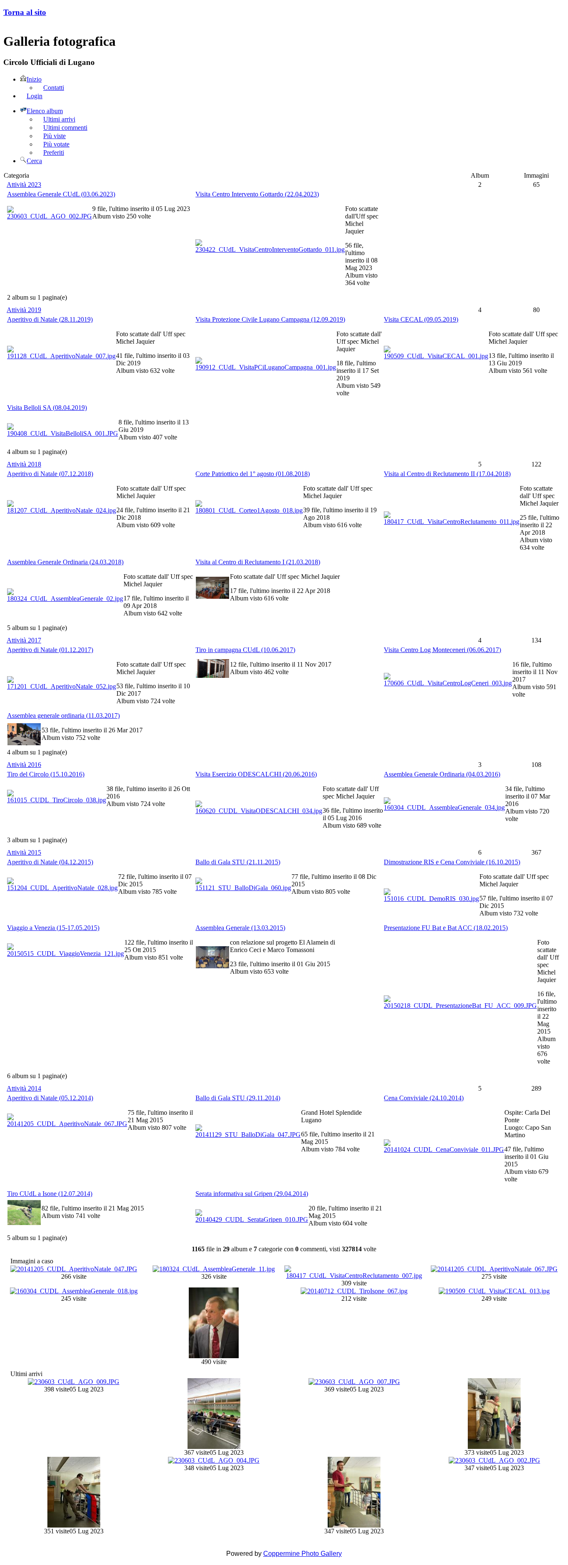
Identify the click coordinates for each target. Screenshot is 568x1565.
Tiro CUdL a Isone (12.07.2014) (49, 1193)
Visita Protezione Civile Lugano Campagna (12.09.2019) (270, 319)
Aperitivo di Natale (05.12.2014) (50, 1097)
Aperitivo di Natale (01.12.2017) (50, 649)
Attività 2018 (24, 464)
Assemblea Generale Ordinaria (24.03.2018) (65, 561)
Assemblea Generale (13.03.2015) (240, 927)
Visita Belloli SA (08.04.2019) (47, 407)
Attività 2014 (24, 1088)
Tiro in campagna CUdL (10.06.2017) (245, 649)
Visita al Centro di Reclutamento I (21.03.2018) (257, 561)
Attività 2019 (24, 309)
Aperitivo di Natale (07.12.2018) (50, 473)
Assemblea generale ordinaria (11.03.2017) (63, 715)
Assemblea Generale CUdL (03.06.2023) (61, 194)
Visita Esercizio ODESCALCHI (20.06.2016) (256, 774)
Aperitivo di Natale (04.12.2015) (50, 862)
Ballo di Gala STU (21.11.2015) (237, 862)
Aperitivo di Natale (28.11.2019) (50, 319)
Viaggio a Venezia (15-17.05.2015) (53, 927)
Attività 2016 (24, 764)
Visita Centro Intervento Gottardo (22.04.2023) (257, 194)
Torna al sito (24, 12)
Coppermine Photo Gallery (302, 1553)
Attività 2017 (24, 640)
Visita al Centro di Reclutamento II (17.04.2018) (447, 473)
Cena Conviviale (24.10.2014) (424, 1097)
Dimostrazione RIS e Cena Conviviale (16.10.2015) (452, 862)
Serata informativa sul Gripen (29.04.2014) (251, 1193)
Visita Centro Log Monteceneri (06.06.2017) (442, 649)
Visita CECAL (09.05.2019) (421, 319)
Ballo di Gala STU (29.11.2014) (237, 1097)
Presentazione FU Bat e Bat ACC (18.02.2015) (446, 927)
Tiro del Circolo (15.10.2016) (45, 774)
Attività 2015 (24, 852)
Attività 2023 (24, 184)
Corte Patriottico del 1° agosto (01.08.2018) (252, 473)
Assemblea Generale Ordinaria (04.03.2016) (442, 774)
